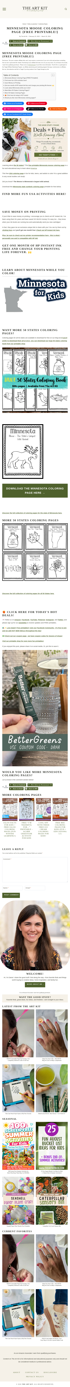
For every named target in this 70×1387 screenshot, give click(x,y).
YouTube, (34, 620)
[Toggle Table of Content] (52, 75)
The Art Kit (24, 36)
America (34, 168)
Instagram (50, 620)
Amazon (17, 620)
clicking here (7, 230)
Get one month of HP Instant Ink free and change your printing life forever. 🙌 (29, 85)
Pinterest (41, 620)
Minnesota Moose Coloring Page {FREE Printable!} (21, 78)
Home (24, 24)
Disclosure (50, 1372)
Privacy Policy (35, 1377)
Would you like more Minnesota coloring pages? (20, 98)
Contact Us (32, 1372)
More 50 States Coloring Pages (15, 93)
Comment (7, 859)
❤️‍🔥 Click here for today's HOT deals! (16, 95)
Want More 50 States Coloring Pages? (17, 90)
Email (28, 888)
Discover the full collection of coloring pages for (21, 593)
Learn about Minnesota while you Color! (17, 88)
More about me (34, 984)
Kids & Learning (32, 24)
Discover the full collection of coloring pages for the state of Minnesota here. (32, 513)
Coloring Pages (43, 24)
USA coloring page (16, 173)
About (16, 1372)
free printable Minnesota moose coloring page (46, 165)
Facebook (25, 620)
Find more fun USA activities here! (16, 80)
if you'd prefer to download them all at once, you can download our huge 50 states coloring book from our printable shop (34, 341)
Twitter (60, 620)
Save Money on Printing (12, 83)
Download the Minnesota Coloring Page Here (35, 490)
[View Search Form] (66, 9)
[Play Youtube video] (35, 294)
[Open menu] (4, 9)
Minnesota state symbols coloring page (28, 187)
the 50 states (19, 165)
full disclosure (32, 65)
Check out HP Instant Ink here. (48, 230)
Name (6, 888)
